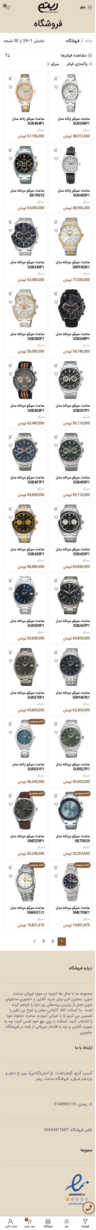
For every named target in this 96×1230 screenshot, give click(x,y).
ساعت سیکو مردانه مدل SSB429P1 (73, 552)
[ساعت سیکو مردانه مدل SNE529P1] (25, 810)
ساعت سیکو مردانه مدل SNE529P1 (27, 838)
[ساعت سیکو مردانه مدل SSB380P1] (25, 308)
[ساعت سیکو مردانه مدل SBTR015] (25, 165)
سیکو (55, 64)
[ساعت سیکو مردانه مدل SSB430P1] (25, 523)
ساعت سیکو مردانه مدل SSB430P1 (27, 552)
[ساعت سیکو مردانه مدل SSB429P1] (70, 523)
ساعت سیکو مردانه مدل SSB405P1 (73, 480)
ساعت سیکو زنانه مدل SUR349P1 (74, 121)
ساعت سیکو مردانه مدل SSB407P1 (27, 480)
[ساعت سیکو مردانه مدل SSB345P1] (25, 236)
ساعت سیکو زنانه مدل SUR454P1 (28, 121)
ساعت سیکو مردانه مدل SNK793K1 (73, 910)
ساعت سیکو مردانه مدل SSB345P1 (27, 264)
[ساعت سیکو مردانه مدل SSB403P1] (25, 380)
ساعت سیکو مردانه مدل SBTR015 (27, 193)
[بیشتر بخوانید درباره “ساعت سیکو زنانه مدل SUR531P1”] (10, 724)
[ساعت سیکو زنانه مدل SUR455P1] (70, 165)
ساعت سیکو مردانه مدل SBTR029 (73, 838)
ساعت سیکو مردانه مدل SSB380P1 (27, 336)
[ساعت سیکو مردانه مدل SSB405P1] (70, 452)
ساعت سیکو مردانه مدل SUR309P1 (27, 623)
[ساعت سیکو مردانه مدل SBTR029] (70, 810)
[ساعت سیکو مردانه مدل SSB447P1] (70, 595)
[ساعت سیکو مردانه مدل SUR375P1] (25, 667)
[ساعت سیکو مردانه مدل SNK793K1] (70, 882)
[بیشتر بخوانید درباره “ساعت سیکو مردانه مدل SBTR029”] (56, 796)
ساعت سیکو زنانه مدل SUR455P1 (74, 193)
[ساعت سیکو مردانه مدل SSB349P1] (70, 308)
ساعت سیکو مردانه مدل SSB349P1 (73, 336)
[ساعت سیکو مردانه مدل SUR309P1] (25, 595)
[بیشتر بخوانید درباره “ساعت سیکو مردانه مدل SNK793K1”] (56, 867)
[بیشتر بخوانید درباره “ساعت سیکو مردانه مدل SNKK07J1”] (10, 867)
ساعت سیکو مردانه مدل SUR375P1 (27, 695)
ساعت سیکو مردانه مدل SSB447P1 (73, 623)
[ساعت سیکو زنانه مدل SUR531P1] (25, 738)
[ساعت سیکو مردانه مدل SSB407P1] (25, 452)
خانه (88, 41)
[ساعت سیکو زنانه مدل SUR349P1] (70, 93)
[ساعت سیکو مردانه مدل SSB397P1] (70, 380)
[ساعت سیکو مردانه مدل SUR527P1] (70, 738)
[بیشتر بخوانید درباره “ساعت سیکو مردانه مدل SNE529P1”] (10, 796)
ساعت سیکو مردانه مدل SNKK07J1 (27, 910)
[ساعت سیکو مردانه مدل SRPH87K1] (70, 667)
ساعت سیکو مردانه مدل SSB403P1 (27, 408)
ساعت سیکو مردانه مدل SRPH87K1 (73, 695)
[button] (56, 78)
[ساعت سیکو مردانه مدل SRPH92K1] (70, 236)
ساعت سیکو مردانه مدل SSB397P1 (73, 408)
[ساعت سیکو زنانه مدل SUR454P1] (25, 93)
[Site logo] (48, 7)
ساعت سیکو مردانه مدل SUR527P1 (73, 767)
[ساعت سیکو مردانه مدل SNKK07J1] (25, 882)
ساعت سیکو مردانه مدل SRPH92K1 (73, 264)
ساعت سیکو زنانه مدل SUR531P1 (28, 767)
